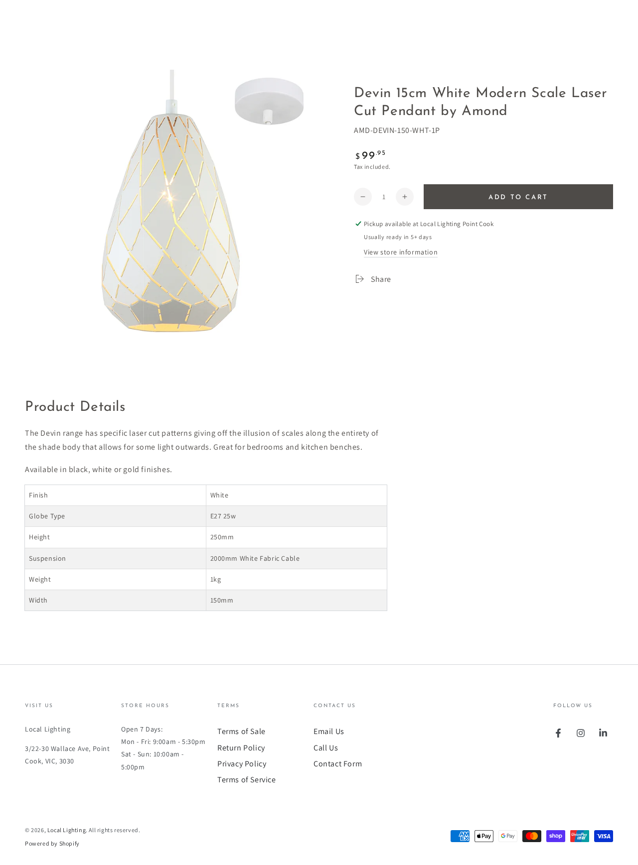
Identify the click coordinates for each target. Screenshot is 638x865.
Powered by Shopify (52, 843)
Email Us (329, 731)
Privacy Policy (241, 763)
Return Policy (241, 747)
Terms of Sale (241, 731)
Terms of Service (246, 779)
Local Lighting (66, 830)
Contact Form (338, 763)
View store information (401, 251)
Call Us (326, 747)
